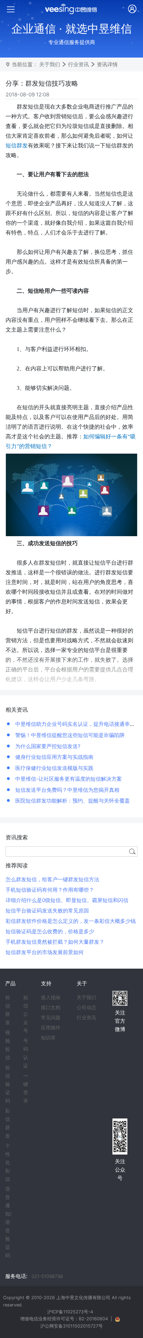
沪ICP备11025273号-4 (70, 1311)
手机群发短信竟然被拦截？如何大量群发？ (55, 941)
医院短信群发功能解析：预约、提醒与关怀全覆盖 (72, 800)
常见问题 (50, 1017)
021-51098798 (47, 1276)
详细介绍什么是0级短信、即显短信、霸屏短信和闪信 (67, 900)
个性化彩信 (7, 1162)
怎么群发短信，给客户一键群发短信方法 (52, 879)
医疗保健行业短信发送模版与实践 (53, 768)
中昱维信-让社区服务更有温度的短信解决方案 (68, 778)
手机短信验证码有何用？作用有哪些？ (50, 889)
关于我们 (49, 64)
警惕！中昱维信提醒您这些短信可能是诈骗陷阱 (69, 735)
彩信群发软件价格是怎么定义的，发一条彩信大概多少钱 (71, 921)
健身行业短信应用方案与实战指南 (53, 757)
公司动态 (86, 1007)
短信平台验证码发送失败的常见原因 (47, 910)
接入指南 (50, 997)
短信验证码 (7, 1084)
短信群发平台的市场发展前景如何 (45, 952)
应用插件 (50, 1027)
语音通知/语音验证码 (8, 1222)
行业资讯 (78, 64)
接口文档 (50, 1007)
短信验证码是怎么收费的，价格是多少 (50, 931)
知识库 (48, 1037)
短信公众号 (25, 1014)
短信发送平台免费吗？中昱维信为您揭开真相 (66, 790)
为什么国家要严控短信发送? (47, 746)
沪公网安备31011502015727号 (71, 1326)
